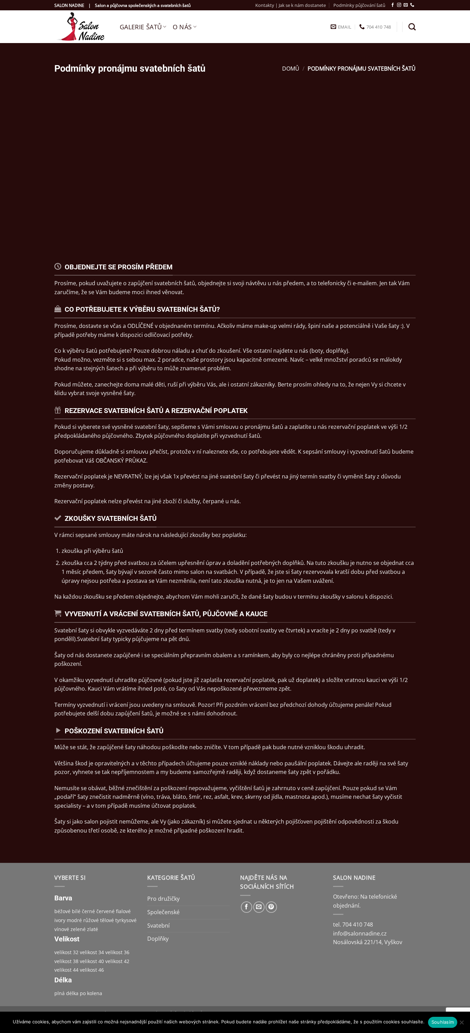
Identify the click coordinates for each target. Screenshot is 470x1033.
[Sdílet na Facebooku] (246, 907)
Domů (290, 68)
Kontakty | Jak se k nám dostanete (290, 5)
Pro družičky (163, 898)
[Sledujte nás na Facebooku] (393, 5)
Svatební (158, 925)
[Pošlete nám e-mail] (406, 5)
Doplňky (158, 938)
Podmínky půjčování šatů (359, 5)
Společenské (163, 912)
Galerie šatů (141, 27)
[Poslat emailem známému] (259, 907)
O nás (182, 27)
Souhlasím (442, 1022)
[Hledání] (412, 26)
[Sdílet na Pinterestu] (271, 907)
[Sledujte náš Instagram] (399, 5)
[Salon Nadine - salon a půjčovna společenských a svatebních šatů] (81, 26)
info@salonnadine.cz (360, 933)
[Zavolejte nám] (412, 5)
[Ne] (461, 1024)
